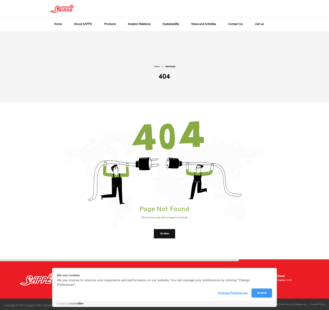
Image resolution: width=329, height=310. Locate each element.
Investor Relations (139, 24)
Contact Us (235, 24)
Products (110, 24)
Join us (259, 24)
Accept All (261, 293)
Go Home (164, 233)
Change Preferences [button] (233, 293)
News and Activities (203, 24)
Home (58, 24)
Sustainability (171, 24)
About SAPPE (83, 24)
